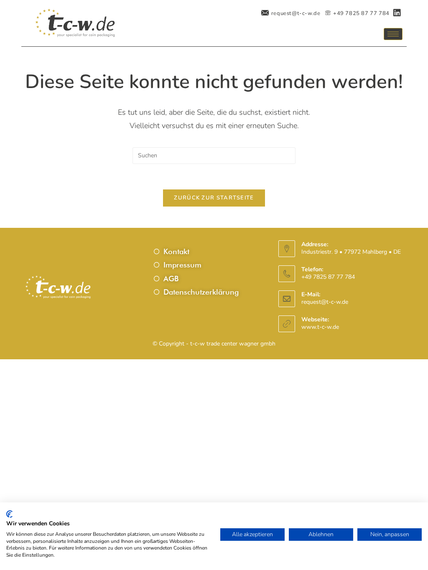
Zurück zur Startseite (214, 198)
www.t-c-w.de (320, 327)
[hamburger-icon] (393, 34)
